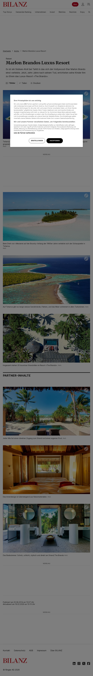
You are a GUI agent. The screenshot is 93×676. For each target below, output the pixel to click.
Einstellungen (37, 141)
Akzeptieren (55, 141)
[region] (46, 121)
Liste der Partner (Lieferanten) (24, 133)
